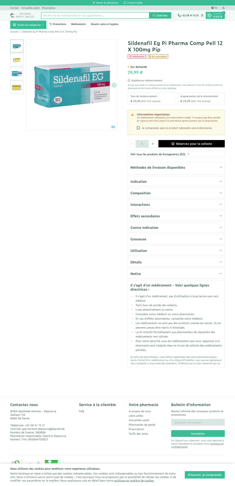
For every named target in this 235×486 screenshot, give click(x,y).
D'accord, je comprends (204, 475)
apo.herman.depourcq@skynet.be (43, 429)
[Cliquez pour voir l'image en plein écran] (72, 85)
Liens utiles (136, 415)
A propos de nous (140, 411)
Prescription (48, 7)
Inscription (198, 433)
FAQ (81, 411)
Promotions (59, 24)
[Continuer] (114, 85)
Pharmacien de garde (142, 424)
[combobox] (95, 15)
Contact (14, 7)
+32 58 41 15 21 (35, 425)
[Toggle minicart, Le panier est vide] (209, 15)
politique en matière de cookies (134, 480)
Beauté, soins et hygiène (104, 24)
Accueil (14, 31)
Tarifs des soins (138, 433)
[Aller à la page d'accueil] (22, 15)
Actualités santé (30, 7)
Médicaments (78, 24)
